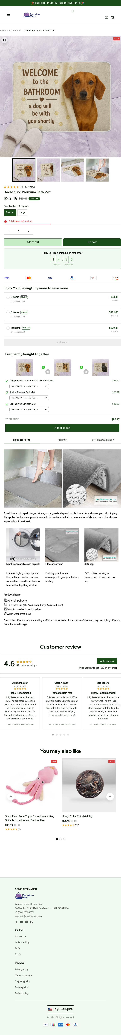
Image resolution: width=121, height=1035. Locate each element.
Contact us (20, 936)
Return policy (21, 987)
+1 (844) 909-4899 (24, 912)
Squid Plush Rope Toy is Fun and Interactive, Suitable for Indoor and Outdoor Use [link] (37, 13)
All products (15, 30)
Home (3, 30)
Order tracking (22, 942)
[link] (11, 12)
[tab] (53, 735)
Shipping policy (22, 981)
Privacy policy (21, 969)
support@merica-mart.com (28, 916)
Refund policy (21, 993)
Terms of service (23, 975)
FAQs (17, 948)
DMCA (18, 954)
